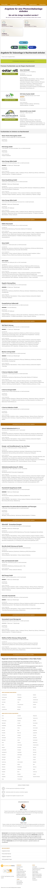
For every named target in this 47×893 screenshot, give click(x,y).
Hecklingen (3, 759)
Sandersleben (19, 766)
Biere (34, 764)
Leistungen (34, 866)
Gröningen (19, 737)
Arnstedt (18, 723)
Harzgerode (35, 730)
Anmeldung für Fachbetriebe (38, 868)
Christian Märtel (20, 683)
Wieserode (3, 764)
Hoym (3, 715)
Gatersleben (4, 723)
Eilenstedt (34, 752)
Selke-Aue (3, 735)
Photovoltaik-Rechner (21, 871)
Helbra (34, 769)
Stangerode (35, 715)
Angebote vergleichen (6, 856)
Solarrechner (42, 4)
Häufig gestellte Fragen (7, 859)
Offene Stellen (35, 872)
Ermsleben (3, 732)
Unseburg (19, 742)
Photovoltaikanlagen (14, 669)
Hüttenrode (35, 771)
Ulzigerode (3, 769)
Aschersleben (4, 749)
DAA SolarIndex (20, 869)
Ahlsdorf (34, 774)
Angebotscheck (33, 4)
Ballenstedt (3, 740)
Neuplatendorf (4, 752)
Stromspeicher (13, 4)
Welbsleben (4, 757)
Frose (3, 718)
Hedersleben (4, 737)
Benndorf (34, 754)
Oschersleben (35, 740)
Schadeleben (4, 725)
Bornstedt (3, 730)
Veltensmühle (35, 718)
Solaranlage (25, 661)
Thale (18, 759)
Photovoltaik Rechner (6, 853)
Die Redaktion (20, 866)
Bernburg (34, 749)
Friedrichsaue (4, 720)
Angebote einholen (6, 851)
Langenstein (35, 732)
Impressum (34, 880)
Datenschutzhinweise (36, 874)
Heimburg (34, 766)
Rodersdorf (4, 754)
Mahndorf (34, 747)
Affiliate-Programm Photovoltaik (36, 870)
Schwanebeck (35, 723)
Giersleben (3, 771)
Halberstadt (19, 769)
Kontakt (34, 878)
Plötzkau (34, 725)
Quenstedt (19, 715)
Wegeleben (3, 776)
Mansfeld (34, 720)
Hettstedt (18, 757)
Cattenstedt (35, 737)
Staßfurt (18, 764)
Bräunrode (19, 732)
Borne (18, 771)
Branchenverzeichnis (21, 875)
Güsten (18, 740)
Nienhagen (19, 749)
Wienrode (34, 735)
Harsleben (19, 735)
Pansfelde (19, 720)
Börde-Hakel (19, 725)
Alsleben (34, 757)
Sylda (3, 779)
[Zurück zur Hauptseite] (8, 866)
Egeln (18, 730)
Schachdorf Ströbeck (36, 776)
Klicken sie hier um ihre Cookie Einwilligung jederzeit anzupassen (11, 887)
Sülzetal (34, 759)
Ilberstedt (19, 774)
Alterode (3, 774)
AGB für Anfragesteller (37, 875)
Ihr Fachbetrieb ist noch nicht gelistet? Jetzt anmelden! (23, 654)
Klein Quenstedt (20, 776)
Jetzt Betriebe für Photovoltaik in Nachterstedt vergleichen (23, 219)
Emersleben (19, 747)
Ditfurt (3, 742)
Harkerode (3, 766)
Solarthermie (23, 4)
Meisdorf (3, 747)
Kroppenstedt (19, 718)
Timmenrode (19, 779)
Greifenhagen (19, 754)
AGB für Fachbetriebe (36, 877)
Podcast (18, 868)
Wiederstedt (19, 752)
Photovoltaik (4, 4)
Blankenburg (35, 742)
